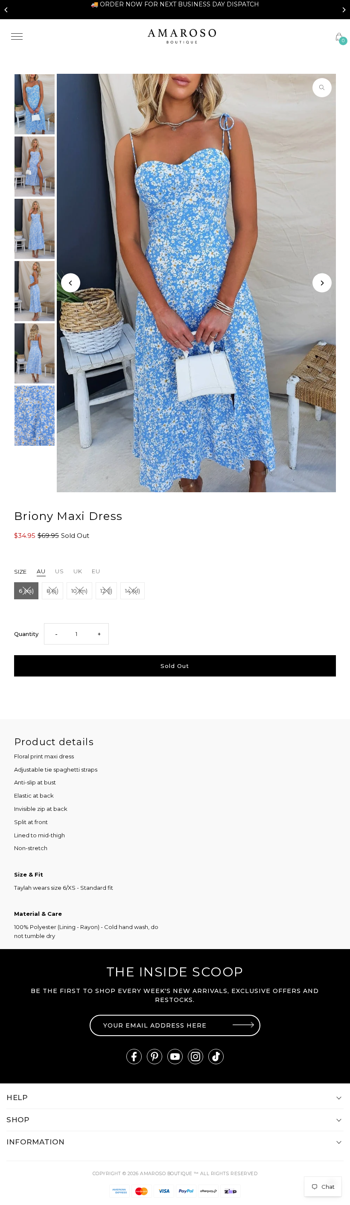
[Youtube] (175, 1056)
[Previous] (6, 9)
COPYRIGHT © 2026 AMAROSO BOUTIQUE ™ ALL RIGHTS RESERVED (175, 1173)
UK (77, 571)
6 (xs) (26, 590)
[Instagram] (195, 1056)
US (59, 571)
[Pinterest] (154, 1056)
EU (96, 571)
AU (41, 571)
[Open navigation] (73, 36)
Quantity (26, 633)
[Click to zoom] (322, 87)
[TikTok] (216, 1056)
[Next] (343, 9)
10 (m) (79, 590)
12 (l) (106, 590)
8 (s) (52, 590)
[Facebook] (134, 1056)
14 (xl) (132, 590)
